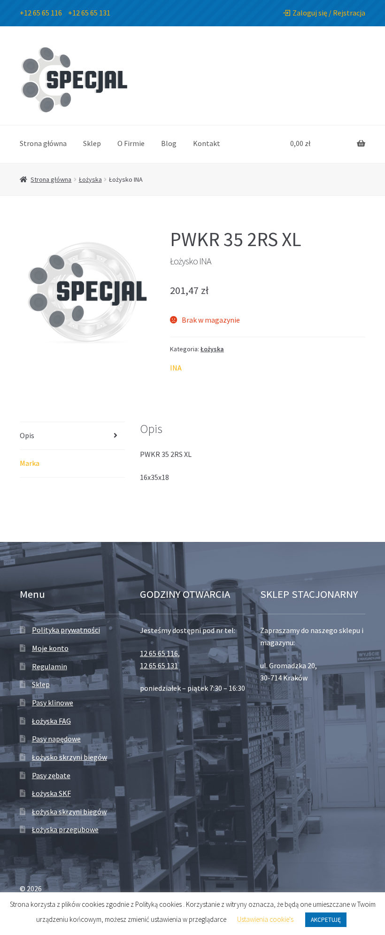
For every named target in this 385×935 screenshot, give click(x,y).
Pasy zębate (51, 775)
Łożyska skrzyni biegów (69, 811)
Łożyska (90, 179)
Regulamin (49, 666)
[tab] (72, 436)
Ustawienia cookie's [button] (265, 919)
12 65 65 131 (159, 665)
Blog (169, 143)
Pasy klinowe (52, 702)
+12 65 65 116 (41, 12)
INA (176, 367)
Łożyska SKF (51, 793)
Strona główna (43, 143)
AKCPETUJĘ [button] (326, 920)
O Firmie (131, 143)
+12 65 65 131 (89, 12)
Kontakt (206, 143)
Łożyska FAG (51, 721)
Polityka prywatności (66, 629)
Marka (29, 463)
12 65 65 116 (159, 653)
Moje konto (50, 648)
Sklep (92, 143)
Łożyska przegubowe (65, 829)
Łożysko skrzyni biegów (69, 757)
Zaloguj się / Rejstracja (329, 12)
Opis (27, 435)
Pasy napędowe (56, 738)
